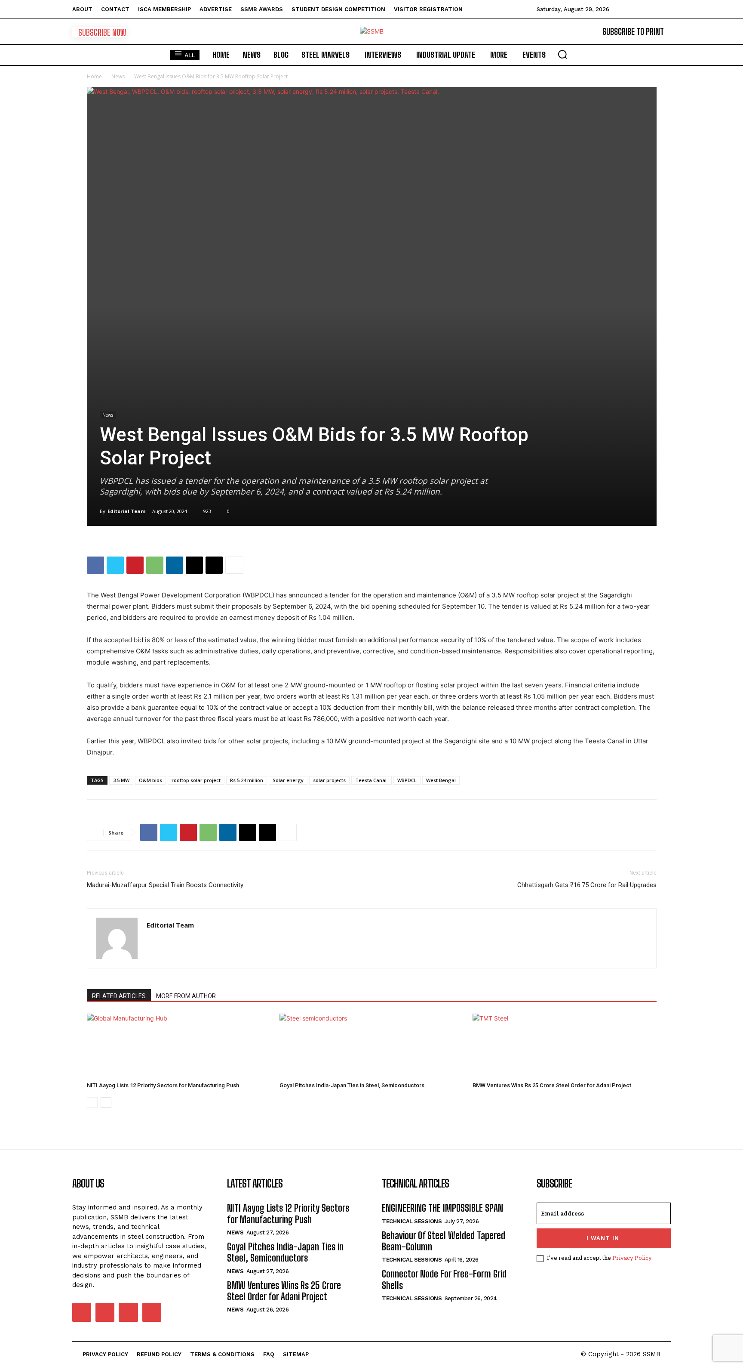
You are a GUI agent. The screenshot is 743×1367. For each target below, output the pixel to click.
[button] (562, 54)
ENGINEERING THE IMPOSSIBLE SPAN (442, 1208)
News (118, 76)
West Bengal (441, 780)
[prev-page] (92, 1102)
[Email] (194, 565)
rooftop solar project (196, 780)
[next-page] (106, 1102)
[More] (234, 565)
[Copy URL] (214, 565)
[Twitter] (115, 565)
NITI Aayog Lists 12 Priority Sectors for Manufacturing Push (163, 1085)
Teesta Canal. (371, 780)
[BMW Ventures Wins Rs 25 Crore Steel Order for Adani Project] (565, 1046)
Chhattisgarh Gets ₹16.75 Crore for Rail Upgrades (587, 885)
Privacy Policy (631, 1258)
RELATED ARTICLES (119, 996)
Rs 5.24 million (246, 780)
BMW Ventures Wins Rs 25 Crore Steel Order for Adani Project (552, 1085)
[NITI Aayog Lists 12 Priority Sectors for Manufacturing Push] (179, 1046)
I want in (602, 1238)
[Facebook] (95, 565)
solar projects (329, 780)
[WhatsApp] (154, 565)
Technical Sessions (412, 1221)
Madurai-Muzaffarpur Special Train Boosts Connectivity (165, 885)
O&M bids (150, 780)
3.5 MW (121, 780)
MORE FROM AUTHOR (186, 996)
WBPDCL (407, 780)
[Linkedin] (174, 565)
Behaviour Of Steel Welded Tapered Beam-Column (443, 1241)
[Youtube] (151, 1312)
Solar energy (288, 780)
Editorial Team (126, 511)
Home (94, 76)
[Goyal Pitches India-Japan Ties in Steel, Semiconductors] (371, 1046)
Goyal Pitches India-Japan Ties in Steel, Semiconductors (351, 1085)
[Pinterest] (135, 565)
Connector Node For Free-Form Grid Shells (444, 1279)
